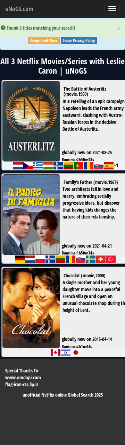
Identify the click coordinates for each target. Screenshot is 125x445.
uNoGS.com (19, 8)
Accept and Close (44, 40)
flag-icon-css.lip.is (21, 384)
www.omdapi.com (23, 377)
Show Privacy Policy (79, 40)
